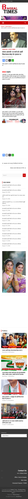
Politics (4, 331)
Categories (3, 432)
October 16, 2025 (6, 400)
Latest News (11, 49)
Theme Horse (16, 494)
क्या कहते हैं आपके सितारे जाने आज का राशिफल (11, 208)
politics (19, 346)
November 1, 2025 (6, 376)
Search (24, 175)
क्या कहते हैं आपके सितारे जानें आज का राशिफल (11, 185)
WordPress (19, 496)
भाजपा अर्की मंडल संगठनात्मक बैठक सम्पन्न (12, 350)
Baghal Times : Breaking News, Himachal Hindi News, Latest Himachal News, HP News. (14, 491)
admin (11, 57)
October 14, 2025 (6, 424)
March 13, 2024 (5, 57)
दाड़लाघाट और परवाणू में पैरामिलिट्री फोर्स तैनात (13, 163)
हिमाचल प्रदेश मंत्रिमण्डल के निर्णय (17, 168)
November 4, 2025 (6, 352)
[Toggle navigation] (3, 23)
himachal (5, 49)
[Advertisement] (14, 138)
